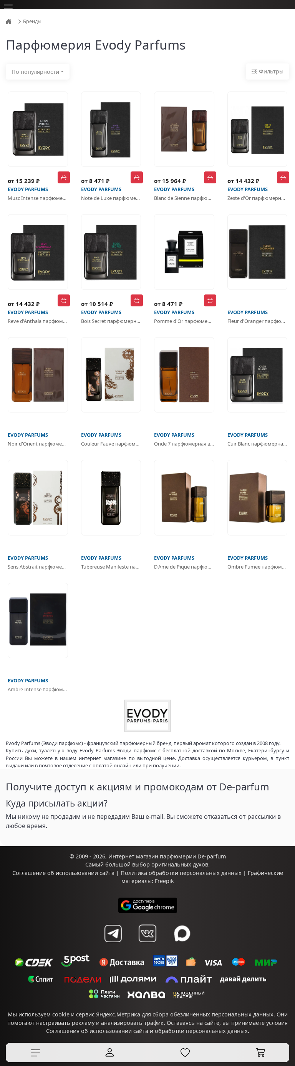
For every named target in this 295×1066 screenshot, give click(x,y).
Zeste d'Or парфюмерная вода (257, 198)
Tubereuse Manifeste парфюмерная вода (111, 566)
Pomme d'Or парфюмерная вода (184, 321)
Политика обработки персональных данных (181, 872)
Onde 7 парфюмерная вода (184, 443)
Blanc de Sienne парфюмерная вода (184, 198)
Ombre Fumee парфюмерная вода (257, 566)
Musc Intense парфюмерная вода (38, 198)
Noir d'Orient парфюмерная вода (38, 443)
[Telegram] (113, 933)
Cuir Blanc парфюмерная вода (257, 443)
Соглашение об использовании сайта (63, 872)
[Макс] (182, 933)
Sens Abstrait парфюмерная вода (38, 566)
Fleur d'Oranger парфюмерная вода (257, 321)
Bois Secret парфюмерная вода (111, 321)
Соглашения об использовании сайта (97, 1030)
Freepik (164, 881)
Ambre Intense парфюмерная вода (38, 689)
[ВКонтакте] (147, 933)
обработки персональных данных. (202, 1030)
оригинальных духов (179, 864)
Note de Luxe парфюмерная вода (111, 198)
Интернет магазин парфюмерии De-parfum (167, 856)
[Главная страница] (9, 21)
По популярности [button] (35, 71)
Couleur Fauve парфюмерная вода (111, 443)
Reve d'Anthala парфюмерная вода (38, 321)
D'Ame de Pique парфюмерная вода (184, 566)
